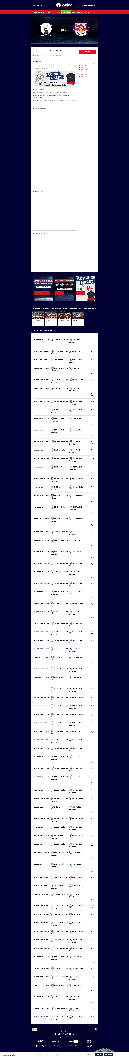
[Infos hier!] (64, 301)
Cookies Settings (89, 1054)
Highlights (46, 308)
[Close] (126, 1054)
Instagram (45, 5)
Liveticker (83, 65)
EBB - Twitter (84, 69)
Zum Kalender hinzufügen (88, 63)
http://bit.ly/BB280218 (42, 293)
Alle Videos (37, 308)
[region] (64, 1054)
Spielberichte (56, 308)
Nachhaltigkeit (65, 12)
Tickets (88, 52)
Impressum (13, 1055)
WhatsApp (41, 5)
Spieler (65, 308)
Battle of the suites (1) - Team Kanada (37, 321)
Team (58, 12)
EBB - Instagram (85, 67)
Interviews (73, 308)
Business (79, 12)
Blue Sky (38, 5)
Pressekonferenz (90, 308)
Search (94, 12)
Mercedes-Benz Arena (56, 55)
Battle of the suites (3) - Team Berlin (64, 321)
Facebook (34, 5)
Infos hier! (59, 293)
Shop (89, 12)
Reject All (99, 1054)
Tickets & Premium (39, 12)
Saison (48, 12)
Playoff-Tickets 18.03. (87, 76)
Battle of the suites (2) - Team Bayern (51, 321)
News (53, 12)
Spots (81, 308)
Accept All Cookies (108, 1054)
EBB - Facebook (85, 72)
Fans (85, 12)
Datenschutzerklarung (6, 1055)
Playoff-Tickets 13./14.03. (88, 74)
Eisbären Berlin (64, 5)
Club (73, 12)
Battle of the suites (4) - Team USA (78, 321)
